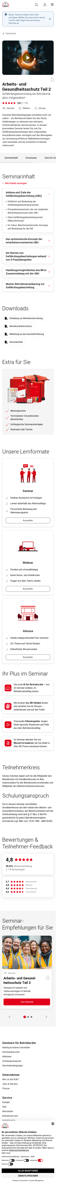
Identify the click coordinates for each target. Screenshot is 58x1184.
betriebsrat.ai (8, 1120)
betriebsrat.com (10, 1116)
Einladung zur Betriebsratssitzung (26, 318)
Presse (6, 1088)
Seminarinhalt (11, 157)
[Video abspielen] (28, 58)
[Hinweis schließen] (49, 18)
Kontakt (6, 1102)
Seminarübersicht (10, 1052)
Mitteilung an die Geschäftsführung (26, 334)
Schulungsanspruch (11, 1061)
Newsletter (7, 1111)
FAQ (4, 1106)
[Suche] (36, 5)
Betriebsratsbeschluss (20, 326)
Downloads (31, 157)
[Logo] (5, 4)
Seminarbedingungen (12, 1065)
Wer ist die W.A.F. (10, 1079)
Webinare (7, 1056)
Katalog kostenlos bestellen (16, 1047)
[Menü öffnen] (52, 4)
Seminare (10, 33)
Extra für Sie (51, 157)
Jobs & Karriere (10, 1084)
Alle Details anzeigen (16, 183)
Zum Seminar (26, 1002)
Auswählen (28, 520)
